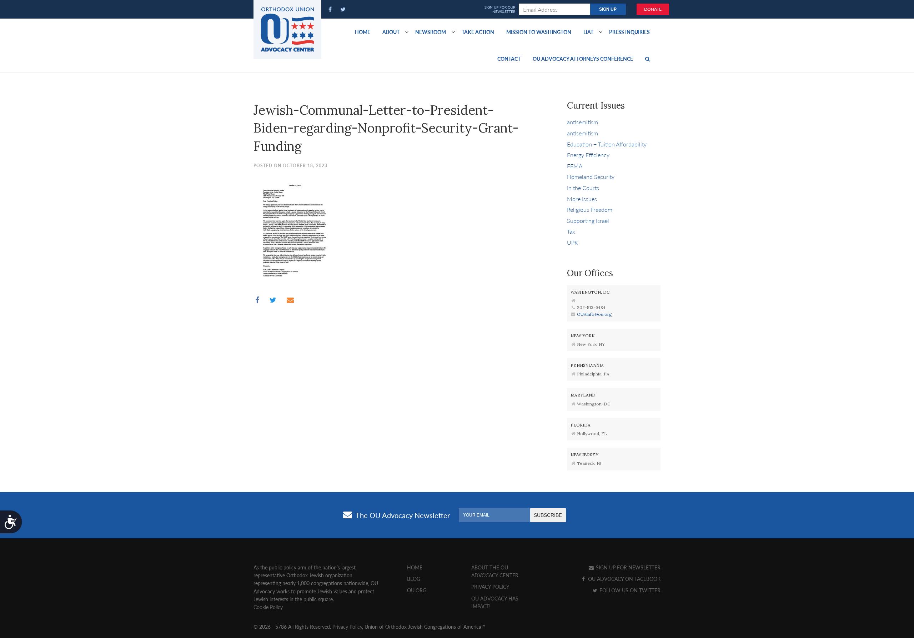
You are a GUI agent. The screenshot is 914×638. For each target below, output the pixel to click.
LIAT (588, 31)
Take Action (478, 31)
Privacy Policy (490, 586)
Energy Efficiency (588, 155)
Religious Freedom (589, 209)
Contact (509, 58)
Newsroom (430, 31)
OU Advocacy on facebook (624, 578)
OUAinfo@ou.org (594, 314)
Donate (653, 9)
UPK (572, 242)
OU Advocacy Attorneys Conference (583, 58)
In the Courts (583, 188)
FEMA (574, 166)
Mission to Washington (538, 31)
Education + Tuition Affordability (607, 144)
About (391, 31)
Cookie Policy (268, 606)
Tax (571, 231)
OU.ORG (416, 590)
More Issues (582, 199)
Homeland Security (590, 177)
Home (362, 31)
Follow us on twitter (629, 590)
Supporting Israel (588, 220)
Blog (413, 578)
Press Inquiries (629, 31)
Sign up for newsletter (627, 567)
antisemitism (582, 122)
